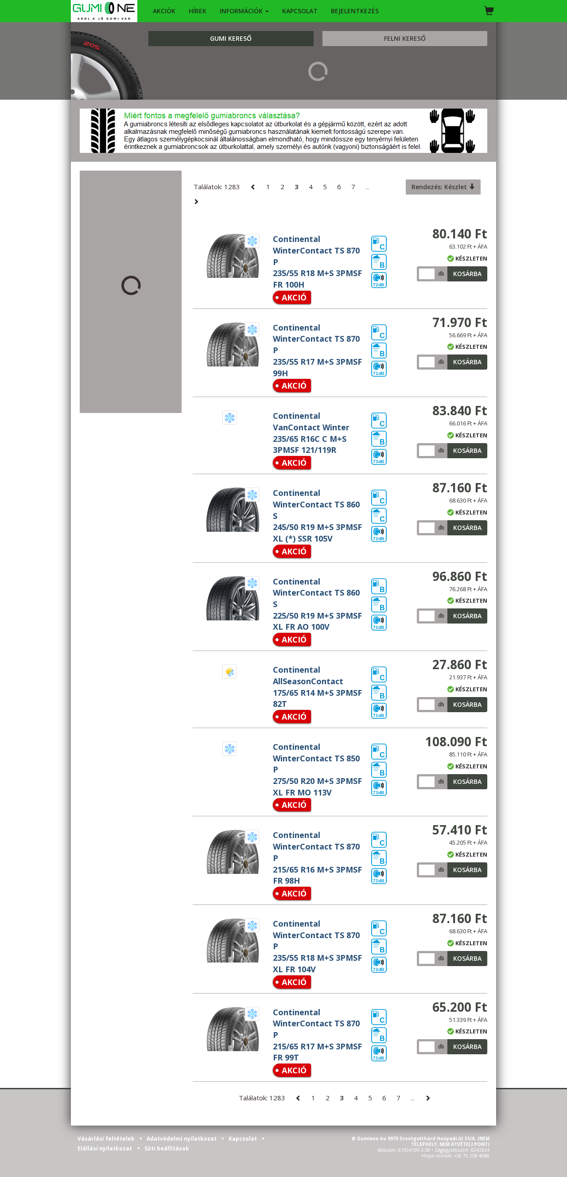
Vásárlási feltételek (107, 1138)
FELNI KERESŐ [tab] (405, 38)
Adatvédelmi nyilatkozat (182, 1138)
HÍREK (197, 11)
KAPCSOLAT (300, 11)
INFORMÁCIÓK (242, 11)
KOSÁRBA (467, 273)
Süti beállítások (166, 1148)
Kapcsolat (243, 1138)
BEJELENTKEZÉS (355, 11)
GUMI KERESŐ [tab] (231, 38)
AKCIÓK (164, 11)
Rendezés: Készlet (440, 187)
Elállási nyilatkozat (105, 1148)
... (367, 186)
